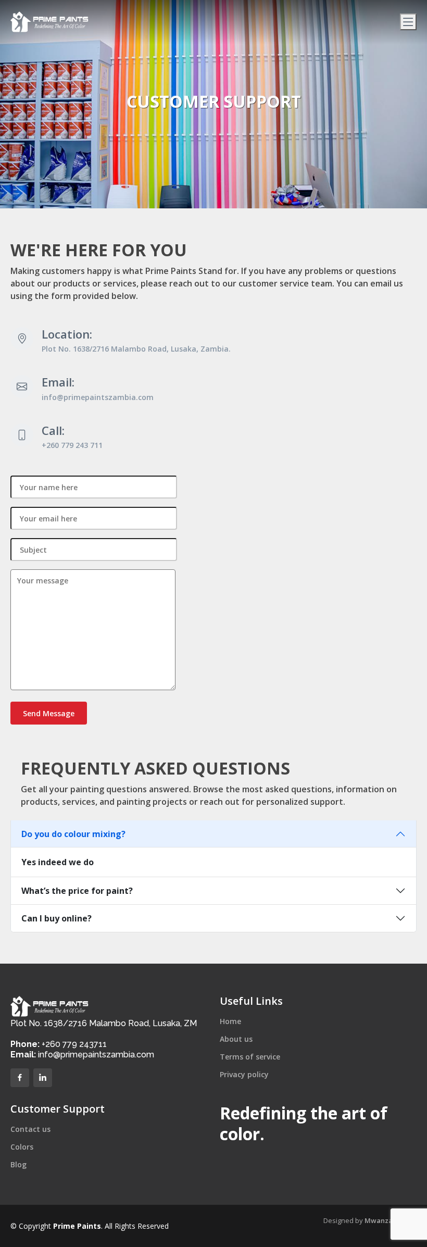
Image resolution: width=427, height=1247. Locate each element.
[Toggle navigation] (408, 22)
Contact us (30, 1129)
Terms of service (250, 1057)
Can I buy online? (56, 918)
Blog (18, 1164)
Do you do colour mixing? (73, 834)
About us (236, 1039)
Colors (21, 1147)
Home (230, 1021)
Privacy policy (244, 1074)
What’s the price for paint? (77, 890)
